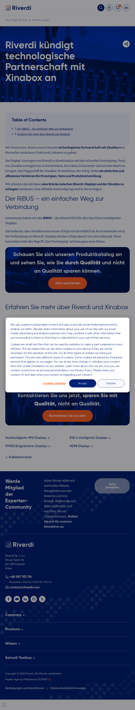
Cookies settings (54, 383)
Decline (111, 383)
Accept (82, 383)
